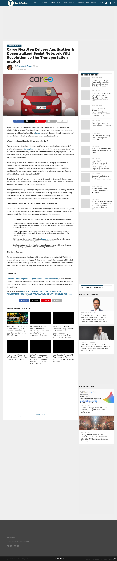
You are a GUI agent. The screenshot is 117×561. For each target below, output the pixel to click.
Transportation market (62, 295)
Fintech (45, 3)
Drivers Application (45, 293)
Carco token (46, 239)
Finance (103, 3)
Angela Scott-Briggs (24, 66)
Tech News (56, 3)
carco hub (49, 291)
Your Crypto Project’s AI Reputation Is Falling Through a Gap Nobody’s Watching (63, 358)
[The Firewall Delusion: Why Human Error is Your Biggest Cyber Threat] (17, 346)
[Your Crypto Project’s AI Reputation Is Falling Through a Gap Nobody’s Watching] (63, 346)
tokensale (46, 295)
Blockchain (69, 3)
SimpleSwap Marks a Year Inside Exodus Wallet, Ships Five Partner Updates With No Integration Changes (40, 330)
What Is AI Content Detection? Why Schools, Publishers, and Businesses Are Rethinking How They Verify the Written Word (63, 331)
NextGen (10, 295)
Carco (37, 133)
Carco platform (30, 149)
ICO (56, 293)
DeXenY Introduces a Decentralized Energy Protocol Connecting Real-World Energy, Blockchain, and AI (39, 359)
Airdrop (23, 291)
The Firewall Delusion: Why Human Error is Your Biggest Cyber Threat (17, 357)
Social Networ (34, 295)
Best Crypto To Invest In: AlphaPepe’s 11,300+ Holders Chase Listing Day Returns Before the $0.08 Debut (17, 330)
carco (41, 291)
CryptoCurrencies (15, 293)
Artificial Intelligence (87, 3)
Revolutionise (21, 295)
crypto (57, 291)
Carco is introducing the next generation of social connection (32, 278)
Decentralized (29, 293)
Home (36, 3)
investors (62, 293)
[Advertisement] (58, 23)
